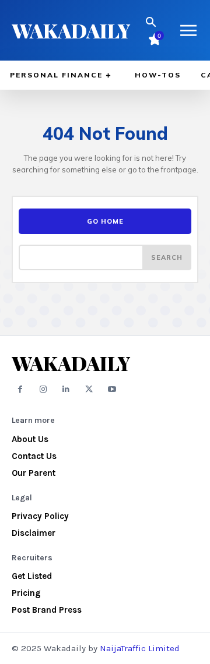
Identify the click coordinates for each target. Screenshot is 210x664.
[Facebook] (20, 389)
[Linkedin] (66, 389)
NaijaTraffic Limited (140, 648)
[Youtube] (112, 389)
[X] (88, 389)
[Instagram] (42, 389)
